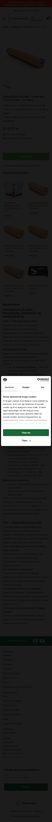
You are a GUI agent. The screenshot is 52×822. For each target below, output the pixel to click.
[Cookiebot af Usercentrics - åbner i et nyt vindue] (37, 380)
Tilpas (24, 440)
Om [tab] (42, 387)
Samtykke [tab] (9, 387)
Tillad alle (26, 432)
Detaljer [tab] (26, 387)
